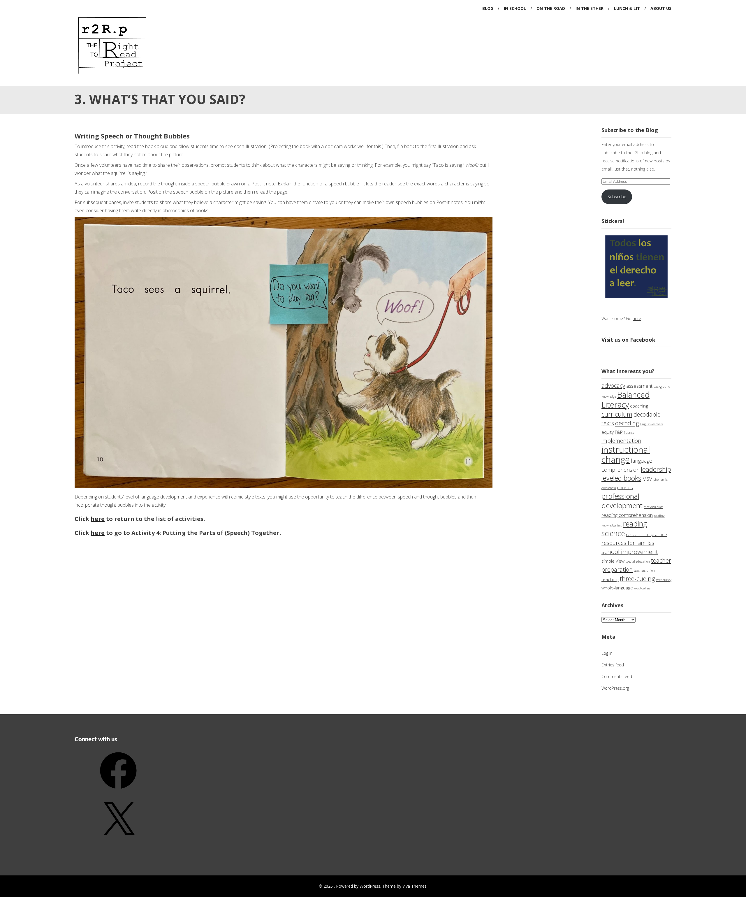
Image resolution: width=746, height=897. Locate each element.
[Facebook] (118, 791)
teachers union (644, 570)
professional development (622, 500)
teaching (610, 579)
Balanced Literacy (625, 399)
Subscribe (617, 196)
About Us (660, 8)
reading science (624, 528)
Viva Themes (414, 886)
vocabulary (663, 580)
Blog (487, 8)
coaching (639, 406)
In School (515, 8)
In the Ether (590, 8)
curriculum (616, 414)
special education (638, 561)
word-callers (642, 588)
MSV (647, 478)
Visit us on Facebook (628, 339)
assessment (639, 385)
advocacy (613, 385)
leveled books (621, 478)
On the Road (550, 8)
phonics (625, 488)
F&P (619, 432)
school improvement (629, 551)
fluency (629, 433)
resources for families (627, 542)
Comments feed (616, 676)
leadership (656, 469)
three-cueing (637, 578)
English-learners (651, 424)
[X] (118, 840)
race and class (653, 507)
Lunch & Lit (627, 8)
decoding (627, 423)
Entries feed (612, 665)
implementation (621, 441)
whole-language (617, 588)
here (98, 519)
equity (607, 432)
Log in (607, 653)
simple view (612, 561)
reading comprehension (627, 515)
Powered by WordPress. (359, 886)
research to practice (646, 534)
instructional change (625, 454)
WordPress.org (615, 688)
